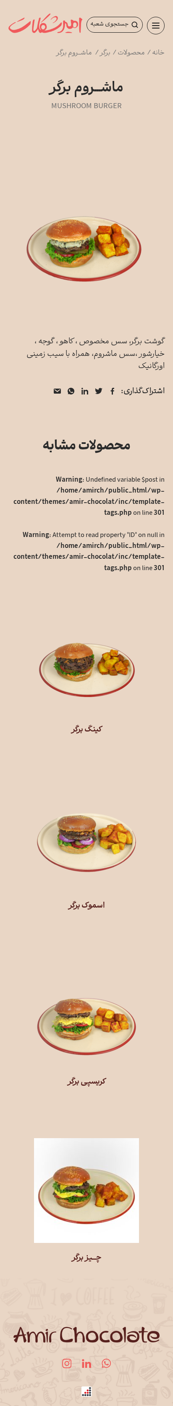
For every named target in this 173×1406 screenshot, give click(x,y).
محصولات (132, 53)
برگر (106, 53)
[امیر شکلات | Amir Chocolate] (45, 25)
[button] (156, 25)
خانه (158, 53)
